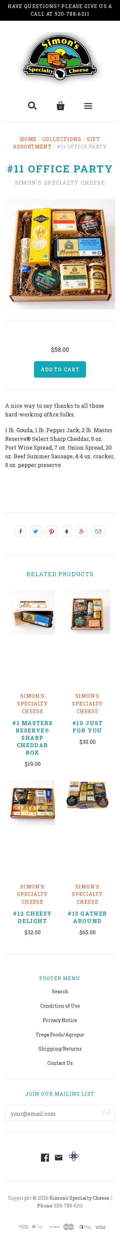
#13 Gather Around (87, 917)
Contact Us (60, 1063)
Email (98, 531)
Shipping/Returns (60, 1048)
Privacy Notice (60, 1020)
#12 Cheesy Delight (32, 917)
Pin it (51, 531)
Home (28, 139)
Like (20, 531)
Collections (61, 139)
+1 (81, 531)
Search (60, 991)
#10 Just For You (87, 726)
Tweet (35, 531)
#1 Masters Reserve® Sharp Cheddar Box (32, 737)
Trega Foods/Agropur (60, 1034)
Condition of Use (60, 1006)
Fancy (66, 531)
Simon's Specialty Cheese (60, 182)
